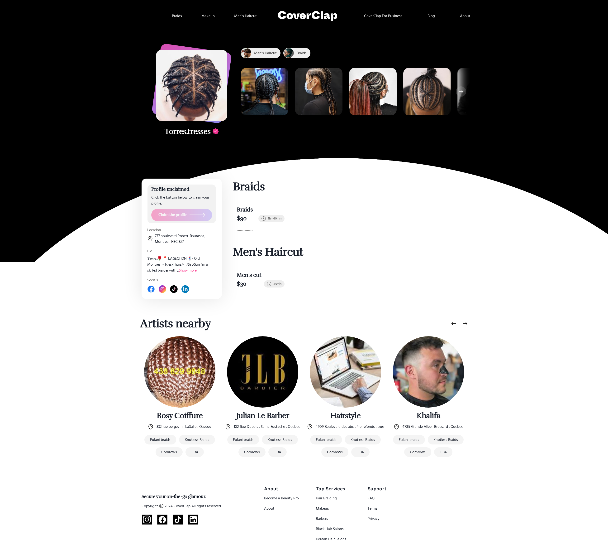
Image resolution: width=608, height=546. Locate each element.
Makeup (322, 508)
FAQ (371, 498)
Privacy (374, 518)
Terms (372, 508)
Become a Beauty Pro (281, 498)
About (269, 508)
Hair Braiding (326, 498)
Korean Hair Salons (331, 539)
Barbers (322, 518)
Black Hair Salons (330, 528)
